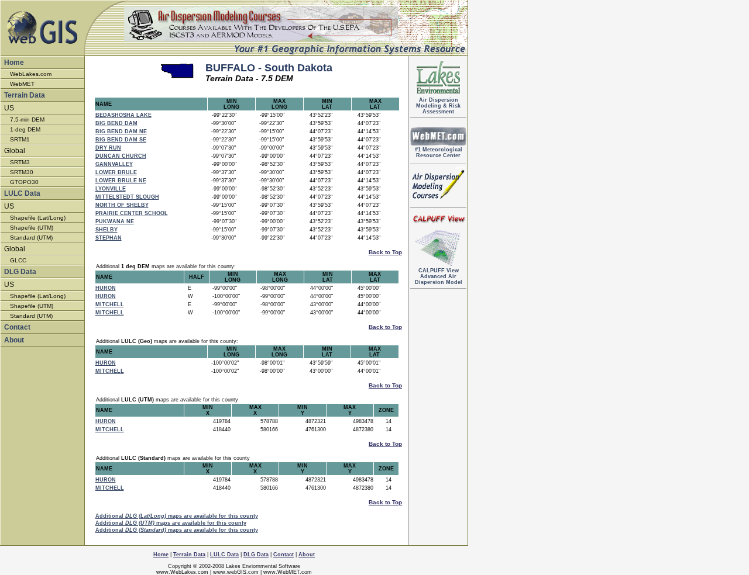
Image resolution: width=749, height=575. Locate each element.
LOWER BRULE (116, 172)
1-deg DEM (25, 129)
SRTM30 (21, 172)
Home (14, 62)
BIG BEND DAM (116, 123)
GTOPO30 (24, 182)
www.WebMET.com (287, 572)
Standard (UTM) (31, 237)
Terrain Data (24, 95)
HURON (105, 288)
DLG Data (20, 272)
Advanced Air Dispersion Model (438, 276)
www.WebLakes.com (182, 572)
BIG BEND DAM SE (120, 140)
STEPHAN (108, 238)
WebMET (22, 84)
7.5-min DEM (27, 119)
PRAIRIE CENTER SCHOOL (131, 213)
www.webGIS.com (236, 572)
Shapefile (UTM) (31, 227)
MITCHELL (109, 304)
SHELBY (106, 230)
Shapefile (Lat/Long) (38, 217)
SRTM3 (20, 162)
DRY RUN (108, 148)
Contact (17, 327)
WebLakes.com (30, 74)
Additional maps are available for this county (176, 516)
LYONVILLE (110, 189)
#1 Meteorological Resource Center (438, 152)
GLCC (18, 260)
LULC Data (22, 193)
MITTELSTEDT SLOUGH (127, 197)
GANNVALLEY (114, 164)
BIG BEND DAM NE (121, 131)
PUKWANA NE (114, 221)
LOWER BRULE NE (120, 180)
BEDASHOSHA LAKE (123, 115)
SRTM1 (20, 139)
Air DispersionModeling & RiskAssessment (438, 106)
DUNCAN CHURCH (120, 156)
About (14, 340)
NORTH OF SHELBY (122, 205)
